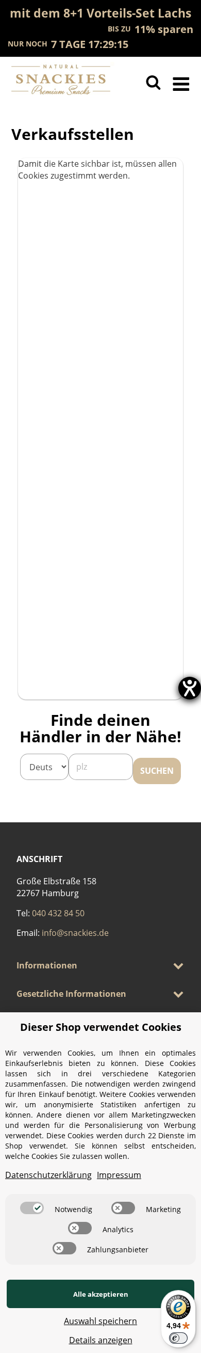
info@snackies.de (75, 932)
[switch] (32, 1208)
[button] (100, 966)
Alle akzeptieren (100, 1294)
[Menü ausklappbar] (181, 83)
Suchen (157, 770)
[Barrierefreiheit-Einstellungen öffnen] (189, 688)
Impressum (119, 1175)
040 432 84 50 (58, 913)
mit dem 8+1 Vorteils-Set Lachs (100, 13)
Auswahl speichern (100, 1321)
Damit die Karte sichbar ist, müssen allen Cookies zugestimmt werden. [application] (97, 169)
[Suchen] (153, 82)
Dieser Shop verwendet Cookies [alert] (100, 1027)
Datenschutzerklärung (48, 1175)
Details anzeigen (100, 1340)
